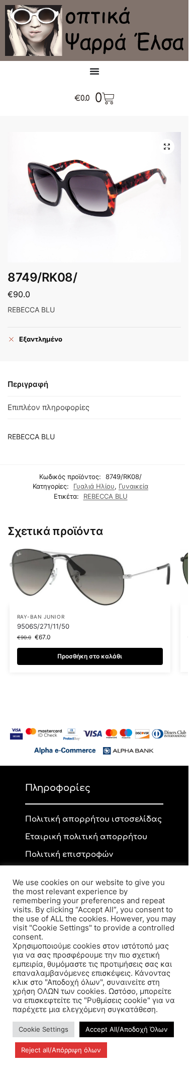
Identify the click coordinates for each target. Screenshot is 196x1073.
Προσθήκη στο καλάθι (89, 656)
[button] (166, 146)
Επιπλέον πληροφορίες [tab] (48, 407)
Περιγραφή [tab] (28, 384)
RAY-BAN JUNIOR (41, 617)
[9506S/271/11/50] (90, 577)
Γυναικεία (133, 486)
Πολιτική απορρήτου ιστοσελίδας (93, 819)
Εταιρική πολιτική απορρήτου (86, 837)
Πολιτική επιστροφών (69, 854)
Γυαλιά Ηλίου (94, 486)
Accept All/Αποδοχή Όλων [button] (126, 1029)
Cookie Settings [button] (43, 1029)
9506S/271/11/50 (43, 626)
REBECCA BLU (105, 496)
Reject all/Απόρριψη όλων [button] (61, 1050)
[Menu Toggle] (94, 71)
